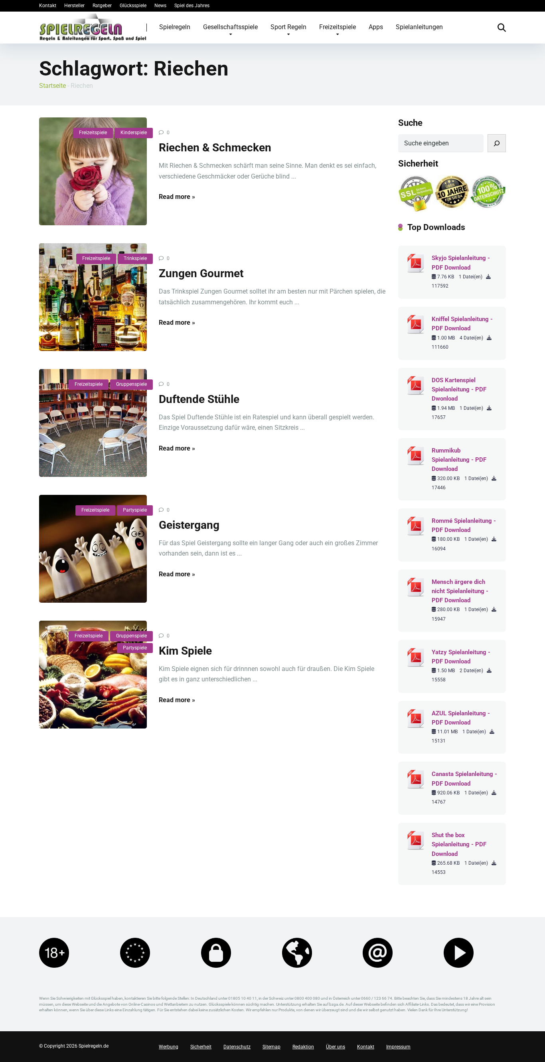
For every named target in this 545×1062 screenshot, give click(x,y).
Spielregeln (174, 27)
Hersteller (74, 5)
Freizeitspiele (337, 27)
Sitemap (271, 1047)
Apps (376, 27)
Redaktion (303, 1047)
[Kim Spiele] (93, 675)
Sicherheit (200, 1047)
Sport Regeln (288, 27)
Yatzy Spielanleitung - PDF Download (461, 657)
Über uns (335, 1047)
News (160, 5)
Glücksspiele (133, 5)
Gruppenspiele (131, 384)
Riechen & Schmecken (215, 147)
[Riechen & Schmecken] (93, 171)
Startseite (52, 85)
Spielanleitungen (419, 27)
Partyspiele (135, 510)
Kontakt (47, 5)
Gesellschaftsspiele (230, 27)
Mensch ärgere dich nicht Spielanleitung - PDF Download (460, 591)
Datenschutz (237, 1047)
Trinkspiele (135, 258)
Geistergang (189, 525)
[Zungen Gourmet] (93, 297)
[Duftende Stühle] (93, 423)
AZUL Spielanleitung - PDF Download (461, 718)
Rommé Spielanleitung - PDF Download (464, 525)
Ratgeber (102, 5)
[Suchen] (497, 143)
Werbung (168, 1047)
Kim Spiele (185, 650)
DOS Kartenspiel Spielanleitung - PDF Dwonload (459, 389)
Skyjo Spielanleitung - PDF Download (461, 262)
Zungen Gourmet (201, 273)
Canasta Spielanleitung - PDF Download (464, 778)
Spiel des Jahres (191, 5)
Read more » (177, 196)
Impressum (398, 1047)
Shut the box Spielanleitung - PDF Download (459, 844)
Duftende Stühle (199, 399)
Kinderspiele (133, 132)
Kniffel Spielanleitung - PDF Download (462, 324)
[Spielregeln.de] (93, 27)
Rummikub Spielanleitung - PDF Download (459, 459)
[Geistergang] (93, 549)
